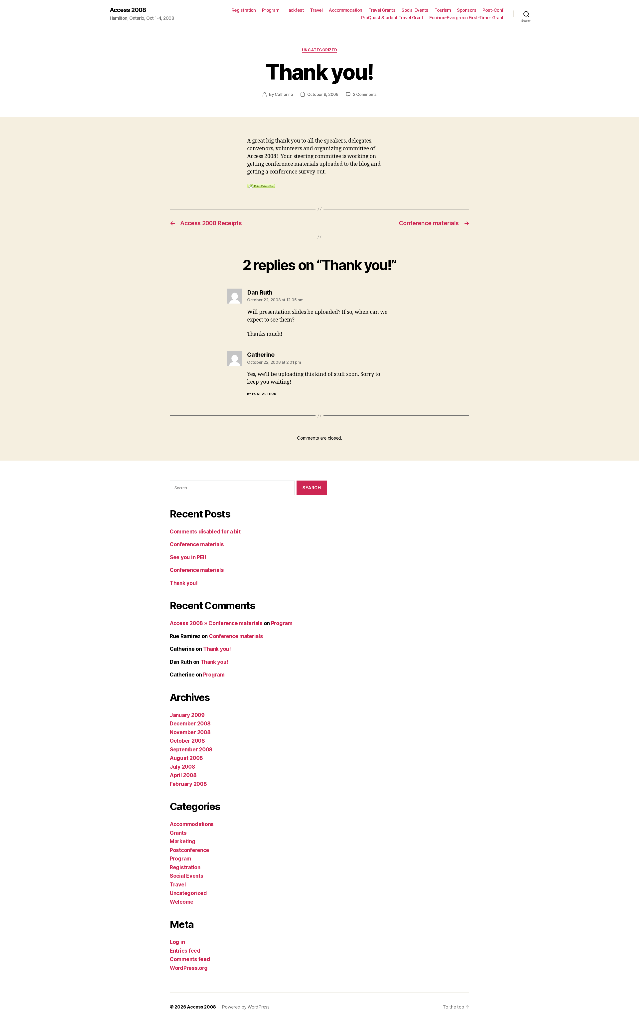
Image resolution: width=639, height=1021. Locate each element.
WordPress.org (189, 968)
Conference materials (197, 544)
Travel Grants (382, 10)
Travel (316, 10)
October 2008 (187, 741)
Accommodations (192, 824)
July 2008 (182, 767)
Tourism (443, 10)
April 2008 (183, 775)
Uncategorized (319, 50)
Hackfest (295, 10)
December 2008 (190, 723)
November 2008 (190, 732)
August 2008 (186, 758)
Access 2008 (128, 10)
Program (271, 10)
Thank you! (183, 583)
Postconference (189, 850)
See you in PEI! (188, 557)
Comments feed (190, 959)
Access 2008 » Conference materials (216, 623)
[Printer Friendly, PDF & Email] (261, 185)
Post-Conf (492, 10)
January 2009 (187, 715)
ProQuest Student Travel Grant (392, 17)
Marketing (182, 841)
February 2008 (188, 784)
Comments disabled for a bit (205, 531)
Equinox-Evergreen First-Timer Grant (466, 17)
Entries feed (185, 951)
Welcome (181, 902)
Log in (177, 942)
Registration (244, 10)
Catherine (284, 94)
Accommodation (345, 10)
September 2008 (191, 749)
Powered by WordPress (246, 1007)
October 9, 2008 (322, 94)
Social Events (415, 10)
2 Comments (364, 94)
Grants (178, 833)
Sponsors (466, 10)
